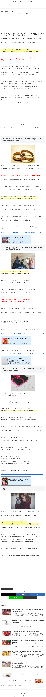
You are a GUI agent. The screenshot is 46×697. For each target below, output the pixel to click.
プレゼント (35, 588)
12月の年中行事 (4, 588)
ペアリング (40, 588)
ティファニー (23, 588)
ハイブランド (29, 588)
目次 (21, 124)
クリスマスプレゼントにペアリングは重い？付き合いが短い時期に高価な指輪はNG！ (22, 127)
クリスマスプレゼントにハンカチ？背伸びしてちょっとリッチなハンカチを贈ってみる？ (22, 333)
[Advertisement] (23, 22)
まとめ (5, 132)
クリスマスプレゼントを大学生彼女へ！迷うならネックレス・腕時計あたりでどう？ (21, 232)
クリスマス (11, 588)
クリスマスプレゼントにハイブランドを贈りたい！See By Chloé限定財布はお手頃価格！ (23, 130)
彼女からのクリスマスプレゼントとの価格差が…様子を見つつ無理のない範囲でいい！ (22, 474)
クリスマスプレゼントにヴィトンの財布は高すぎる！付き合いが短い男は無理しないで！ (23, 128)
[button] (30, 597)
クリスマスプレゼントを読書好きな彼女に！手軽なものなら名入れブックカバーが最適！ (22, 353)
